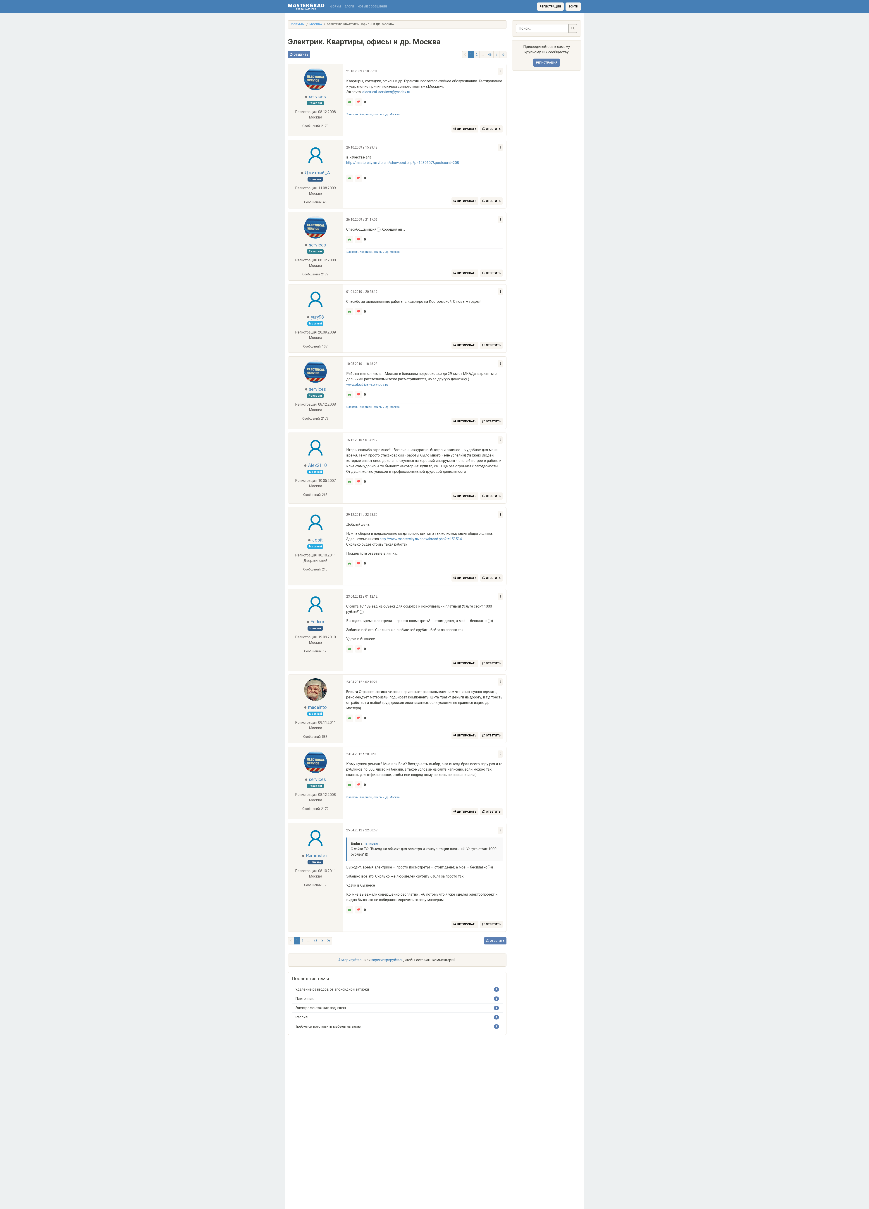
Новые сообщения (372, 6)
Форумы (298, 24)
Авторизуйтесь (350, 960)
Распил (301, 1017)
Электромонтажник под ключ (320, 1008)
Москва (315, 24)
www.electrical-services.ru (367, 384)
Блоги (349, 6)
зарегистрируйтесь (387, 960)
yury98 (317, 317)
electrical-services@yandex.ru (386, 92)
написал (370, 843)
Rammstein (317, 855)
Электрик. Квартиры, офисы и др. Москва (373, 114)
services (317, 96)
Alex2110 (317, 465)
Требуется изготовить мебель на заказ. (328, 1026)
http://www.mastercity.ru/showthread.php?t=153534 (421, 539)
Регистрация (550, 6)
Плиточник (304, 998)
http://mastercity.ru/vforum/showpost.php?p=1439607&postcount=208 (402, 163)
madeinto (317, 707)
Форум (335, 6)
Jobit (317, 540)
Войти (573, 6)
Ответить (300, 54)
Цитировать (466, 128)
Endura (317, 622)
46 (490, 55)
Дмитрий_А (317, 172)
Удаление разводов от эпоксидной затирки (332, 989)
